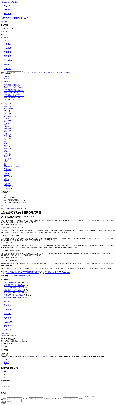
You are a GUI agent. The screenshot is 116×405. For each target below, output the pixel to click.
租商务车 (6, 156)
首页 (8, 208)
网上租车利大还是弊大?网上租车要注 (14, 296)
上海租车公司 (41, 72)
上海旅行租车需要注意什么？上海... (14, 96)
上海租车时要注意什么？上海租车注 (14, 297)
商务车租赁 (7, 110)
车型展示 (7, 44)
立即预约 (3, 403)
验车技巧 (6, 115)
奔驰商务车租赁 (8, 128)
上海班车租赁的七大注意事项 (12, 97)
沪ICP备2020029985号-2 (41, 356)
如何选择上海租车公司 (10, 116)
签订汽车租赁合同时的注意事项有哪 (14, 286)
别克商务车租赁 (8, 186)
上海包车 (67, 72)
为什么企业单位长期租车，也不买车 (14, 287)
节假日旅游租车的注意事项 (11, 284)
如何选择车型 (7, 135)
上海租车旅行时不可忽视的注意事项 (14, 92)
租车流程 (7, 48)
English (7, 6)
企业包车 (6, 163)
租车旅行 (6, 180)
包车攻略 (6, 178)
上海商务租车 (50, 72)
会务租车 (20, 276)
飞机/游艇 (8, 60)
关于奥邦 (7, 64)
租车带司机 (7, 146)
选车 (5, 141)
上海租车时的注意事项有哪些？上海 (14, 292)
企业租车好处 (7, 148)
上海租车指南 (7, 153)
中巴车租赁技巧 (8, 188)
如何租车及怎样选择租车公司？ (12, 86)
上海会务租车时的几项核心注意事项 (26, 271)
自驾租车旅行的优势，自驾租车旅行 (14, 291)
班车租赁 (6, 123)
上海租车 (33, 72)
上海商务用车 (7, 170)
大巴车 (6, 121)
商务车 (6, 140)
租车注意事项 (27, 276)
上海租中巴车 (7, 155)
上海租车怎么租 (8, 130)
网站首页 (6, 40)
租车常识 (7, 52)
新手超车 (6, 143)
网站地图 (7, 14)
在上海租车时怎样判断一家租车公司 (14, 294)
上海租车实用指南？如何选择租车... (14, 91)
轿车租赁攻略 (7, 120)
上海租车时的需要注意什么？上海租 (14, 289)
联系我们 (7, 9)
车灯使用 (6, 126)
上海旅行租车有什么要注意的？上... (14, 89)
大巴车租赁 (7, 111)
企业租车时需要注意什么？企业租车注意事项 (57, 273)
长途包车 (6, 175)
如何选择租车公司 (9, 108)
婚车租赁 (6, 131)
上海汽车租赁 (59, 72)
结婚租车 (6, 145)
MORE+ (10, 279)
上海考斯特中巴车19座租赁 (11, 166)
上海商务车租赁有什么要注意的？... (14, 94)
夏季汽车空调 (7, 138)
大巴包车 (6, 160)
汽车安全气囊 (7, 158)
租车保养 (6, 151)
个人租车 (6, 133)
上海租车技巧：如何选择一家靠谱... (14, 87)
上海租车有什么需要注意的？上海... (14, 99)
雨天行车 (6, 125)
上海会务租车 (8, 268)
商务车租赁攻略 (8, 176)
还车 (5, 165)
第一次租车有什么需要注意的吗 (12, 84)
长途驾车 (6, 150)
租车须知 (6, 76)
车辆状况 (6, 118)
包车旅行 (6, 173)
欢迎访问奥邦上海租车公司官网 (9, 2)
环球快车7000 (7, 106)
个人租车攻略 (7, 136)
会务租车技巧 (7, 171)
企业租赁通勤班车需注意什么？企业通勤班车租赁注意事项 (22, 273)
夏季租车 (6, 161)
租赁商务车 (7, 183)
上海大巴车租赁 (8, 113)
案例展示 (7, 56)
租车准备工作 (7, 185)
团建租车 (6, 168)
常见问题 (6, 78)
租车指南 (6, 181)
